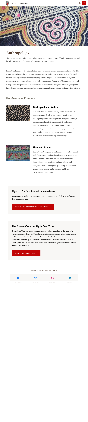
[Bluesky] (35, 277)
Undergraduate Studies (45, 107)
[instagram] (52, 277)
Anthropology (23, 3)
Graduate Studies (42, 147)
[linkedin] (69, 277)
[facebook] (18, 277)
